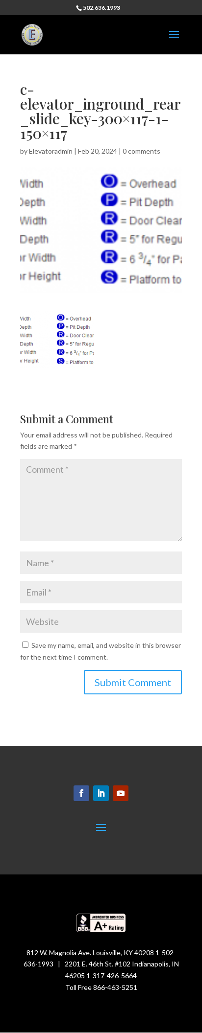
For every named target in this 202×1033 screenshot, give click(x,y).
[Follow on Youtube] (120, 793)
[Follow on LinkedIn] (101, 793)
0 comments (141, 151)
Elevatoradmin (51, 151)
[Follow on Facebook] (81, 793)
